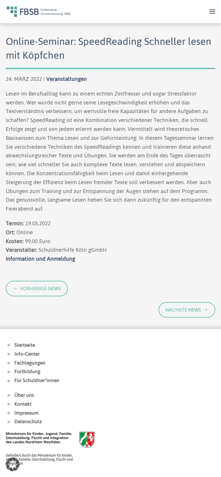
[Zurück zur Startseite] (38, 11)
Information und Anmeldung (40, 258)
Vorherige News (40, 288)
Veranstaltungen (66, 79)
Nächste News (183, 310)
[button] (212, 11)
